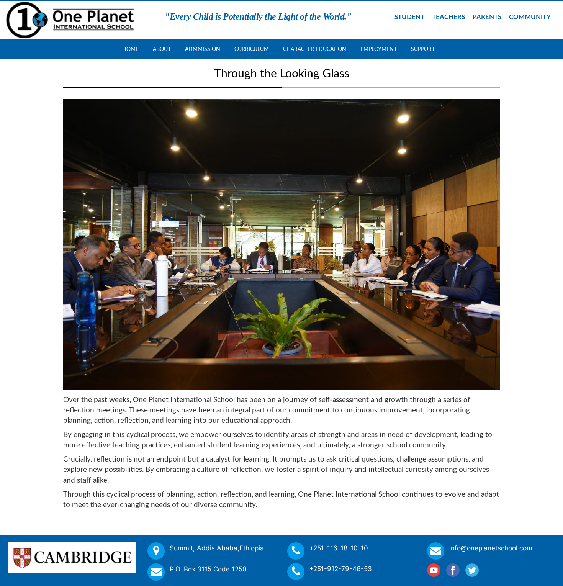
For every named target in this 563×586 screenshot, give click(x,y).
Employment (378, 49)
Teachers (448, 17)
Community (530, 17)
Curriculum (251, 49)
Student (409, 17)
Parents (487, 17)
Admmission (202, 49)
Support (423, 49)
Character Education (314, 49)
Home (130, 49)
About (162, 49)
